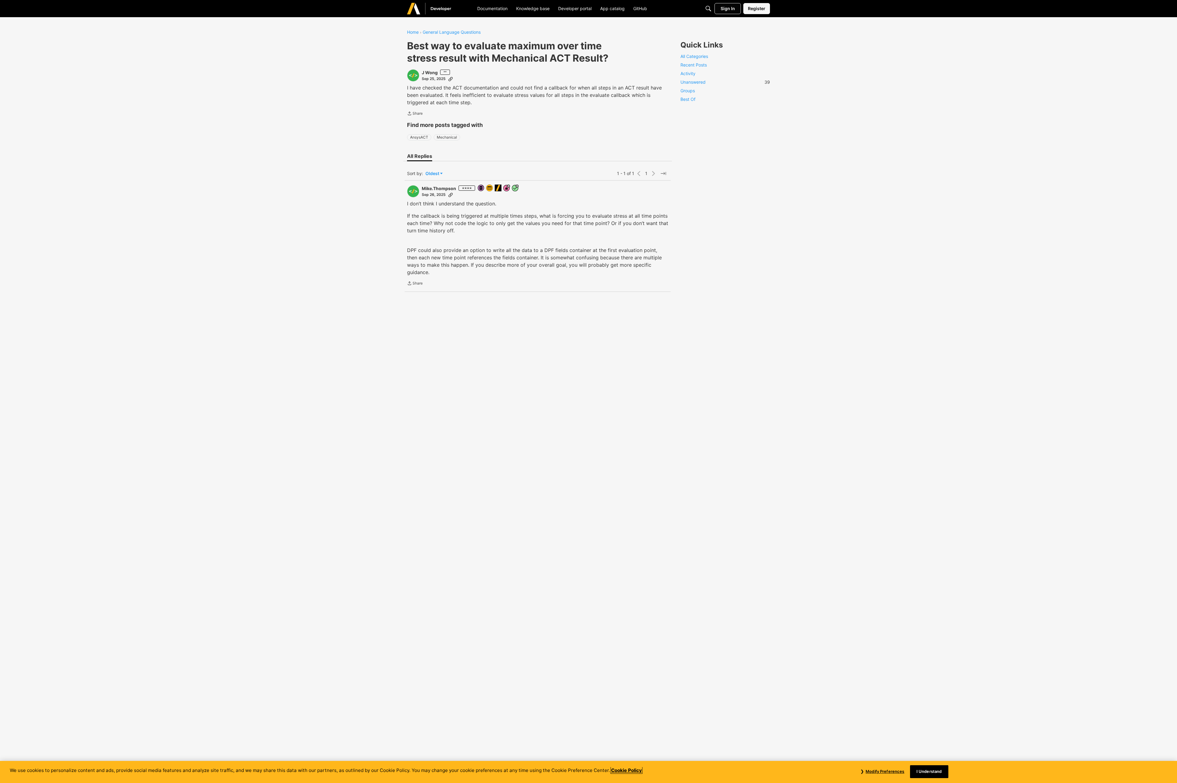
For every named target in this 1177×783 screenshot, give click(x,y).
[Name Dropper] (481, 188)
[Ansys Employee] (498, 188)
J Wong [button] (430, 72)
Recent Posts (693, 64)
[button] (413, 75)
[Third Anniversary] (507, 188)
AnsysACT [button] (419, 137)
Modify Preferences (885, 771)
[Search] (708, 8)
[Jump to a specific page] (663, 173)
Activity (687, 73)
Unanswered (725, 82)
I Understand (929, 771)
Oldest (432, 174)
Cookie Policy (626, 770)
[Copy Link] (450, 79)
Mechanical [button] (447, 137)
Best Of (687, 99)
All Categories (694, 56)
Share (415, 114)
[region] (588, 772)
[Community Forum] (436, 8)
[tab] (419, 156)
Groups (687, 90)
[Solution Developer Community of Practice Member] (489, 188)
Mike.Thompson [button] (439, 188)
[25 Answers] (515, 188)
